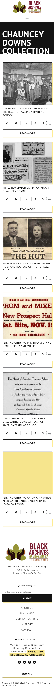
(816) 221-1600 (35, 651)
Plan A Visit (27, 613)
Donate (27, 673)
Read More (27, 133)
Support (27, 624)
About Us (27, 608)
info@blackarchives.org (27, 654)
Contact (27, 629)
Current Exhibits (27, 618)
